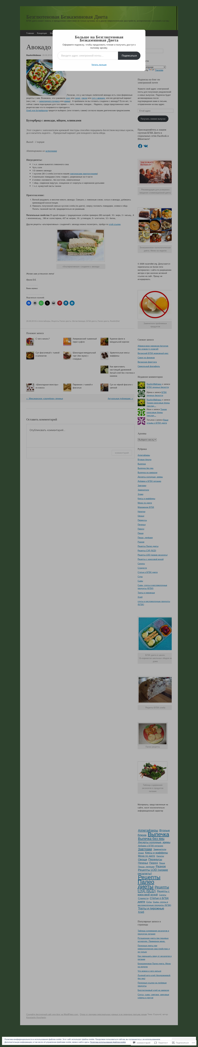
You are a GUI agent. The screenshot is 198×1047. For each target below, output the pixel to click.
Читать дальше (99, 64)
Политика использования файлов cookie (108, 1042)
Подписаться (129, 55)
